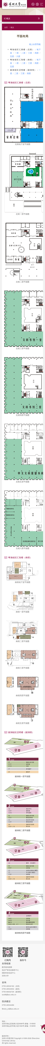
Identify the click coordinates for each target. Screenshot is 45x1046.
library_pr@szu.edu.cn (10, 1009)
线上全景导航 (35, 44)
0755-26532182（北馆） (11, 986)
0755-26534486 (8, 1005)
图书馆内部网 (7, 967)
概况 (12, 27)
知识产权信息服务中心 (10, 970)
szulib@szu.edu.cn (9, 994)
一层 (17, 52)
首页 (6, 27)
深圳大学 (5, 975)
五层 (12, 56)
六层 (18, 56)
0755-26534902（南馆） (11, 989)
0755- (4, 991)
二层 (23, 52)
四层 (37, 52)
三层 (30, 52)
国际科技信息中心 (8, 973)
